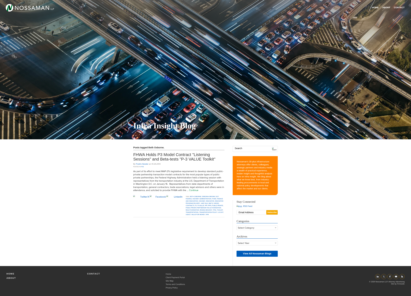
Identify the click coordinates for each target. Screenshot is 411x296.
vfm (207, 214)
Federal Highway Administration (198, 199)
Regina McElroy (206, 210)
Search (238, 148)
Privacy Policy (172, 287)
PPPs (209, 205)
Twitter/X (383, 276)
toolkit (220, 210)
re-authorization (214, 208)
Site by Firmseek (398, 284)
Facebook (389, 276)
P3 (196, 205)
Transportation (192, 212)
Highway (202, 201)
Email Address (246, 212)
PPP (206, 205)
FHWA (214, 199)
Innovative (210, 201)
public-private (217, 205)
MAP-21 (211, 203)
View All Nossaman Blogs (257, 253)
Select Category (246, 227)
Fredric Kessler (142, 164)
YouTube (395, 276)
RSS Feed (247, 206)
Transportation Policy (208, 212)
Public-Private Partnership (196, 208)
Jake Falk (204, 203)
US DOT (220, 212)
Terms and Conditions (175, 284)
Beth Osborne (195, 196)
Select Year (243, 243)
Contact (399, 7)
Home (375, 7)
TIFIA (214, 210)
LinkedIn (377, 276)
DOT (217, 196)
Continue (193, 190)
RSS (402, 276)
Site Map (169, 280)
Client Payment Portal (175, 277)
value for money (198, 214)
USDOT (188, 214)
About (386, 7)
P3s (142, 167)
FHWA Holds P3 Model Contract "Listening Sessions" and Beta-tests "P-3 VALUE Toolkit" (174, 156)
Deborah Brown (208, 196)
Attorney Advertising (396, 282)
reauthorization (192, 210)
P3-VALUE (200, 205)
